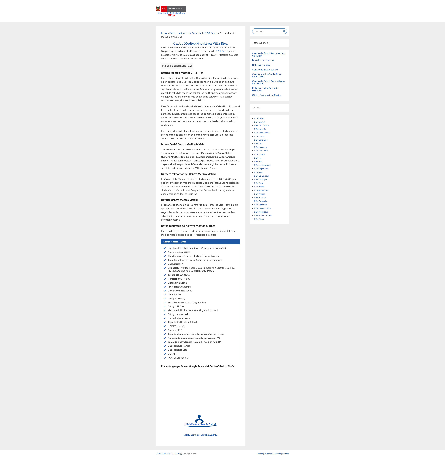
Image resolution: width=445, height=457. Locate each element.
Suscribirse (222, 231)
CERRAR (222, 237)
